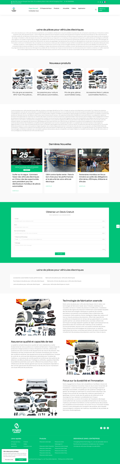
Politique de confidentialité (65, 459)
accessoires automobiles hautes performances (27, 278)
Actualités (66, 8)
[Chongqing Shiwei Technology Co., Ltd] (18, 9)
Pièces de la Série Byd (45, 441)
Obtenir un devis (102, 9)
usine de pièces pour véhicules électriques (26, 284)
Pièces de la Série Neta (45, 448)
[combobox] (17, 239)
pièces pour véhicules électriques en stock (56, 284)
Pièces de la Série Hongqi (61, 446)
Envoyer (60, 253)
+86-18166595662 (69, 1)
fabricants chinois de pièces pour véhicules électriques (64, 281)
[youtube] (102, 2)
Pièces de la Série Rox (45, 450)
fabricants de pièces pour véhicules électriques (60, 278)
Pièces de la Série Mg (45, 453)
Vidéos (74, 8)
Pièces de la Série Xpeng (46, 455)
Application (81, 8)
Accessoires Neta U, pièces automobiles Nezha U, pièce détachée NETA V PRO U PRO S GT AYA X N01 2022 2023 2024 (97, 93)
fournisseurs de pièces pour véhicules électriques (28, 281)
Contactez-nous (34, 11)
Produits (56, 8)
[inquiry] (118, 226)
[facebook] (98, 2)
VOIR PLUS (15, 190)
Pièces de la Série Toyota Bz (47, 446)
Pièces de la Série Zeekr (61, 448)
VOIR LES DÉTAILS (22, 79)
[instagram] (100, 2)
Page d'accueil (33, 8)
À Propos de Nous (45, 8)
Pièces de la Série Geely (61, 450)
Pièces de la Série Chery (61, 453)
